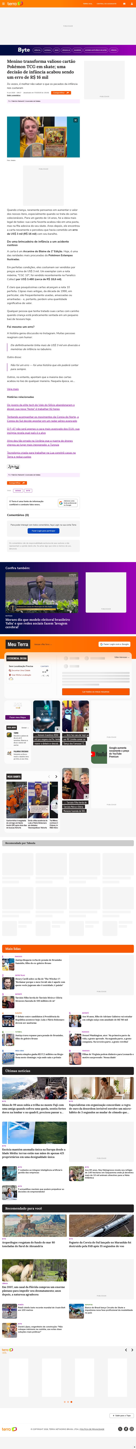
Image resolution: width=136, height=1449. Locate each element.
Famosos (18, 957)
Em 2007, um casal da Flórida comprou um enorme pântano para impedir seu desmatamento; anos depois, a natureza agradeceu (33, 1290)
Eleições (18, 1013)
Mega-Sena (19, 1051)
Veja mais (13, 389)
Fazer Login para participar (43, 531)
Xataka (18, 491)
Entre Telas (20, 975)
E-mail (124, 4)
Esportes (89, 1305)
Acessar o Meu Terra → (43, 644)
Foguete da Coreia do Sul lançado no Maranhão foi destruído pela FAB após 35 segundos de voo (100, 1244)
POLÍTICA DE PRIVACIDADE (92, 1429)
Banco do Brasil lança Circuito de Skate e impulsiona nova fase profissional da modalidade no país (109, 1310)
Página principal (15, 4)
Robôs (21, 1305)
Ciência (5, 1284)
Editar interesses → (122, 657)
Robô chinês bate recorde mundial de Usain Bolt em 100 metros (41, 1308)
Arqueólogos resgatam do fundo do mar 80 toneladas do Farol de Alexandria (28, 1244)
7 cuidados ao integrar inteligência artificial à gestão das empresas (40, 1171)
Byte (28, 491)
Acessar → (25, 728)
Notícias (8, 616)
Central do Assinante (106, 4)
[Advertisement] (89, 1192)
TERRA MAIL (87, 4)
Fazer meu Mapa (18, 717)
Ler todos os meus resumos (95, 691)
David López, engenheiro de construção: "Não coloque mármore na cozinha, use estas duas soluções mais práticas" (40, 1329)
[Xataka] (13, 467)
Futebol (18, 1032)
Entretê (18, 994)
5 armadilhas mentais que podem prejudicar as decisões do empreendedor (41, 1190)
